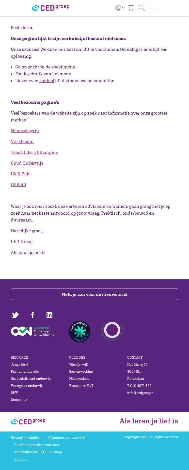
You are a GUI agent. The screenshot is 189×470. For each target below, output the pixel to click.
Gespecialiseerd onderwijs (31, 378)
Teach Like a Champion (34, 152)
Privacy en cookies (25, 438)
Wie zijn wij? (79, 364)
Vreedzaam (22, 141)
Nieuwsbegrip (25, 130)
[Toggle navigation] (153, 8)
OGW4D (18, 184)
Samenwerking (81, 371)
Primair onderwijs (25, 371)
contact (46, 80)
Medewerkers (79, 378)
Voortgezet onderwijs (27, 386)
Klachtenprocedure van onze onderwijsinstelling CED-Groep (38, 448)
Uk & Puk (20, 173)
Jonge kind (19, 364)
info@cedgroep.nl (141, 393)
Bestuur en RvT (81, 386)
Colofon (20, 459)
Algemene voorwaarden (66, 438)
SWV (14, 392)
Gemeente (19, 400)
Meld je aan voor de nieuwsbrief (95, 294)
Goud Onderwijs (27, 163)
